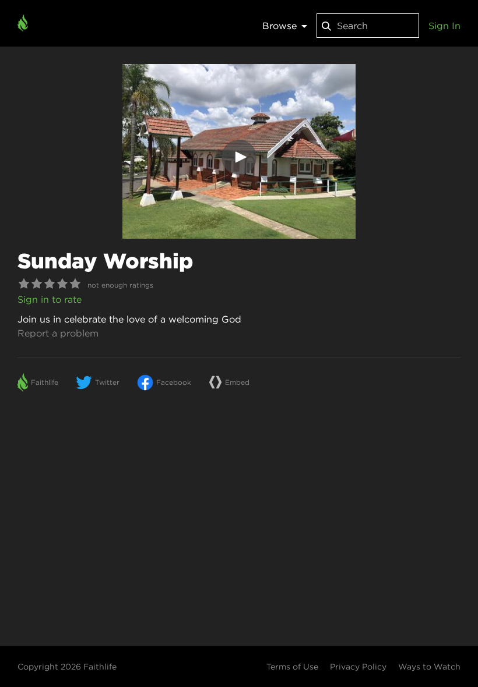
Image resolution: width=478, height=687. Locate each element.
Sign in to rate (49, 299)
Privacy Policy (358, 666)
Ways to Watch (429, 666)
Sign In (444, 25)
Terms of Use (292, 666)
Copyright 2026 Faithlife (67, 666)
